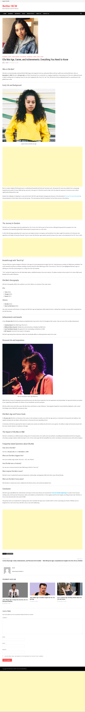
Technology (29, 56)
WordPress (24, 668)
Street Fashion (15, 56)
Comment (5, 617)
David (7, 62)
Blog (23, 13)
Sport (9, 56)
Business (10, 13)
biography (17, 13)
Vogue (41, 56)
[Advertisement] (42, 167)
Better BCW (9, 6)
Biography (5, 56)
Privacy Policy (30, 13)
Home (5, 13)
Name (4, 637)
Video (38, 56)
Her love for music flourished (72, 196)
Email (4, 643)
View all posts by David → (18, 571)
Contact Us (46, 13)
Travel (34, 56)
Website (4, 649)
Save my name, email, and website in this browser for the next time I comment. (24, 656)
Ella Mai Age (10, 553)
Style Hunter (23, 56)
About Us (38, 13)
